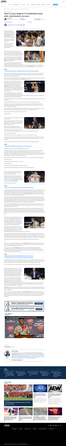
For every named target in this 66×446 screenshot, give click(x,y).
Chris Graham (14, 351)
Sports (28, 4)
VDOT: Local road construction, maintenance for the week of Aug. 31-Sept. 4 (25, 418)
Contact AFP (14, 428)
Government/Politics (16, 4)
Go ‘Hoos (23, 4)
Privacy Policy (51, 428)
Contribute (55, 4)
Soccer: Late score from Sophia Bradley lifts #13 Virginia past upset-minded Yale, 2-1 (10, 418)
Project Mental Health (43, 428)
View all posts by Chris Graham (16, 359)
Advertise (43, 4)
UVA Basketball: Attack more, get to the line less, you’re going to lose (18, 146)
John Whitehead (37, 420)
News (9, 4)
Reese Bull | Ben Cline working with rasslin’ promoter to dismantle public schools (54, 418)
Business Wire (33, 4)
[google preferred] (37, 19)
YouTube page (20, 356)
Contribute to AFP (27, 428)
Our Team (48, 4)
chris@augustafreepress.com (31, 357)
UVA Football (7, 401)
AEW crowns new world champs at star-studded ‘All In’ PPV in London (54, 395)
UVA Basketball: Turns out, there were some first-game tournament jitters (19, 257)
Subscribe (39, 4)
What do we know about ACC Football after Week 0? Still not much (39, 395)
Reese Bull (51, 420)
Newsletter (35, 428)
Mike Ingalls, (23, 19)
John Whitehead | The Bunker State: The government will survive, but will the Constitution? (40, 418)
